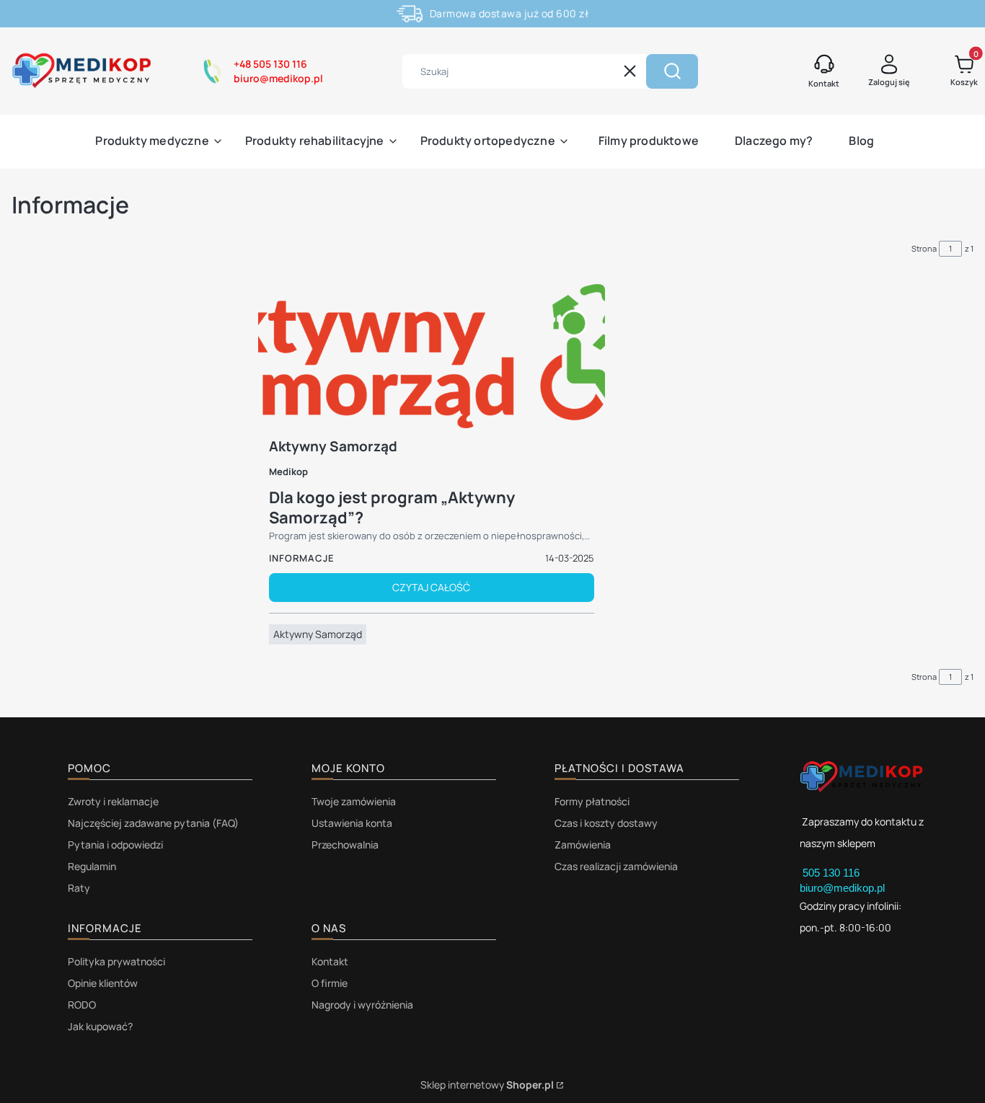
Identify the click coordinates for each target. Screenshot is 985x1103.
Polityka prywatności (116, 961)
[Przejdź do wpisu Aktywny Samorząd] (431, 356)
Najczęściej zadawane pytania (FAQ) (153, 823)
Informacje (302, 558)
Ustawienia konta (352, 823)
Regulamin (92, 866)
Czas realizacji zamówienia (616, 866)
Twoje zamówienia (354, 801)
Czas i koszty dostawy (606, 823)
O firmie (330, 983)
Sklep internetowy (487, 1084)
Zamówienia (583, 844)
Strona (924, 248)
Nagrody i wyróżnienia (362, 1004)
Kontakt (330, 961)
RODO (82, 1004)
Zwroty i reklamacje (113, 801)
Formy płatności (592, 801)
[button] (672, 71)
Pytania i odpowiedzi (115, 844)
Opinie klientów (103, 983)
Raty (79, 888)
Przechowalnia (345, 844)
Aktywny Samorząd (317, 634)
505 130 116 (832, 873)
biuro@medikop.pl (842, 888)
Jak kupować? (100, 1026)
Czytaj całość (431, 587)
